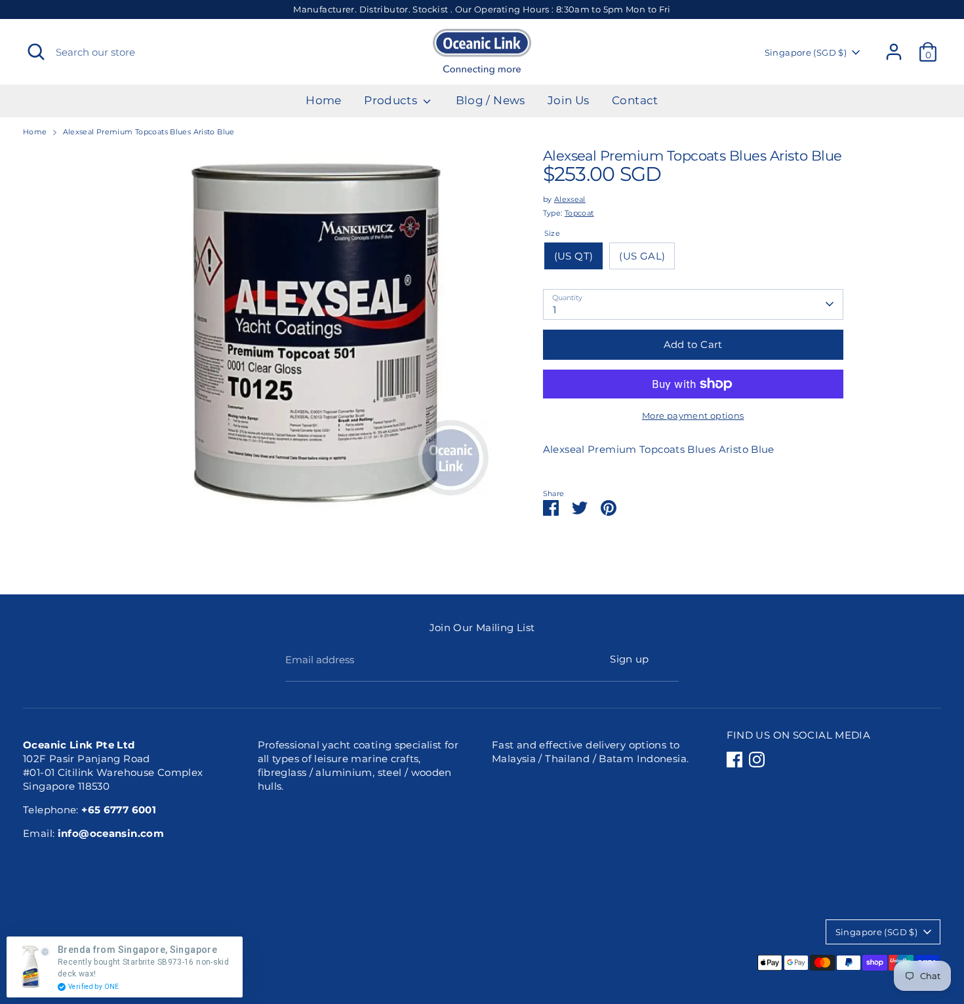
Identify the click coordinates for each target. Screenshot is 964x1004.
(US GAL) (642, 256)
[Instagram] (757, 759)
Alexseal (570, 199)
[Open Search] (36, 52)
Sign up (629, 659)
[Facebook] (734, 759)
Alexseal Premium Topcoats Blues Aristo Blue (149, 131)
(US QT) (573, 256)
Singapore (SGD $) (806, 52)
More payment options (693, 415)
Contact (635, 100)
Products (392, 100)
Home (324, 100)
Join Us (569, 100)
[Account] (894, 52)
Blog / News (490, 100)
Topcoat (579, 213)
